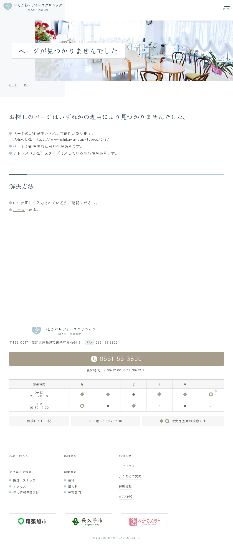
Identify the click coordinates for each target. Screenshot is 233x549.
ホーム (19, 209)
